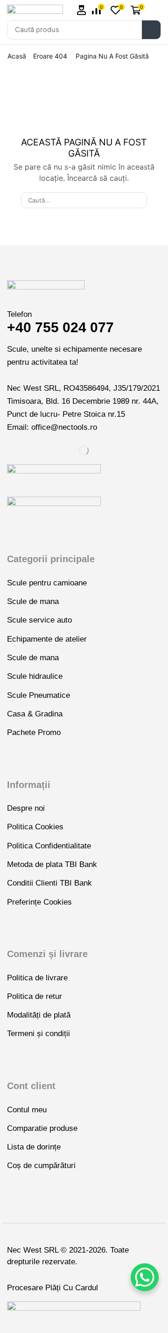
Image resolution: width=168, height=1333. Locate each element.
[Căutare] (151, 29)
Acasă (16, 56)
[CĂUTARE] (139, 200)
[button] (82, 10)
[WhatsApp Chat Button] (145, 1277)
